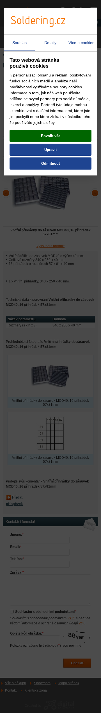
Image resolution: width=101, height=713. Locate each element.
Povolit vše (50, 136)
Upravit (50, 150)
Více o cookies (81, 42)
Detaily (50, 42)
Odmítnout (50, 163)
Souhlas (19, 42)
